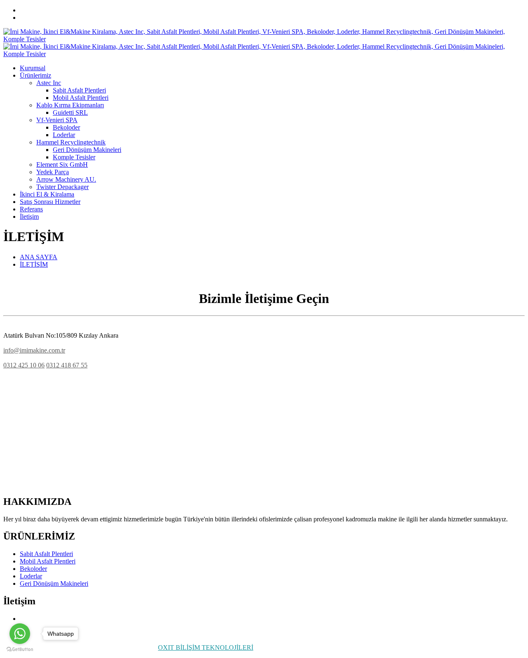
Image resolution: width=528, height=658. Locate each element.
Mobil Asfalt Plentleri (80, 97)
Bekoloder (66, 127)
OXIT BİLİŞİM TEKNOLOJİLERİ (205, 647)
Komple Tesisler (74, 157)
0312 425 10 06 (40, 10)
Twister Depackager (62, 186)
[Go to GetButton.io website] (20, 649)
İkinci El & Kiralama (47, 194)
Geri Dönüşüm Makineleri (87, 149)
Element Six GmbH (62, 164)
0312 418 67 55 (66, 365)
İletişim (29, 216)
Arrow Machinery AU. (66, 179)
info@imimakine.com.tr (51, 17)
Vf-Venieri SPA (57, 119)
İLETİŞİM (34, 264)
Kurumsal (32, 67)
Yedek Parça (52, 171)
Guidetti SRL (70, 112)
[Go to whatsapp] (19, 633)
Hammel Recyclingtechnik (71, 142)
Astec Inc (48, 82)
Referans (31, 209)
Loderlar (64, 134)
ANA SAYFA (38, 256)
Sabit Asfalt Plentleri (79, 90)
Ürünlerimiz (35, 75)
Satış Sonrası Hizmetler (50, 201)
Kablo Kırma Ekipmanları (70, 105)
